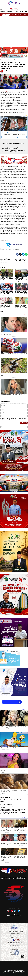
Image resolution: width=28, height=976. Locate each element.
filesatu (2, 249)
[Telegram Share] (23, 254)
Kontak (18, 971)
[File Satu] (14, 9)
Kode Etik (22, 971)
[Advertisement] (14, 31)
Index (5, 971)
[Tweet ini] (20, 254)
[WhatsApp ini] (26, 254)
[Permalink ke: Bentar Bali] (1, 71)
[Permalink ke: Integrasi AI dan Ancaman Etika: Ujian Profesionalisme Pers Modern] (6, 273)
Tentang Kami (13, 971)
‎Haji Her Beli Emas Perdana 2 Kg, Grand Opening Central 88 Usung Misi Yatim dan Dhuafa (21, 292)
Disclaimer (5, 972)
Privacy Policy (12, 972)
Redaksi (8, 971)
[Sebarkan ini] (17, 254)
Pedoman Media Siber (19, 972)
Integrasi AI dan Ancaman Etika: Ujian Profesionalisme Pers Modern (6, 278)
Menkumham (9, 249)
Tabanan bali (16, 249)
